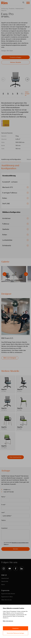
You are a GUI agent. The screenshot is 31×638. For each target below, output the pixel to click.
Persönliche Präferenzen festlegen (15, 633)
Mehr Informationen (8, 621)
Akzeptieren (15, 628)
